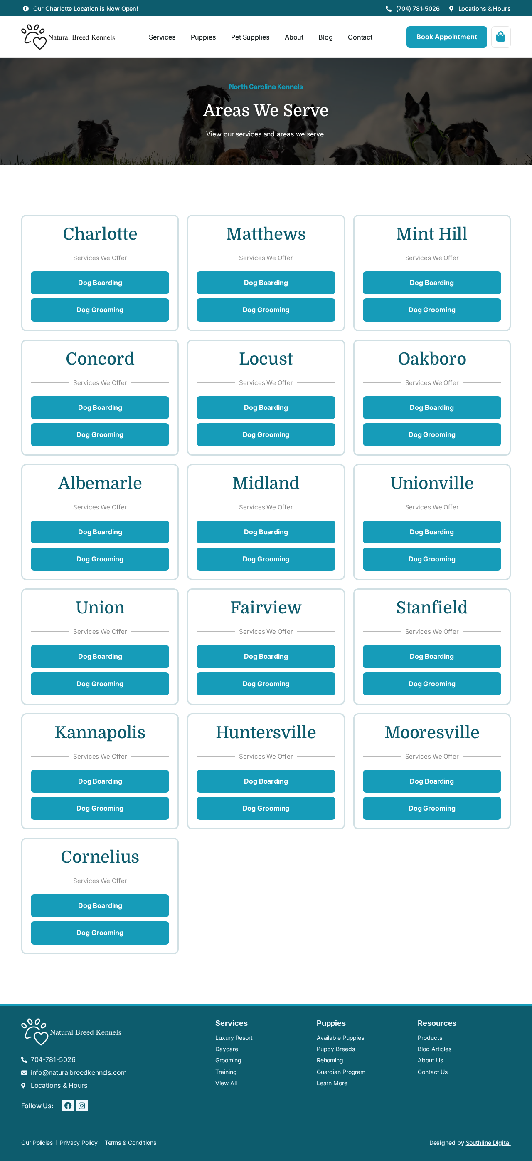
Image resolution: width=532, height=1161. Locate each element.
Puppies (203, 37)
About (294, 37)
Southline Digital (488, 1142)
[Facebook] (68, 1106)
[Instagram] (82, 1106)
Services (162, 37)
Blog (325, 37)
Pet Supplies (250, 37)
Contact (360, 37)
